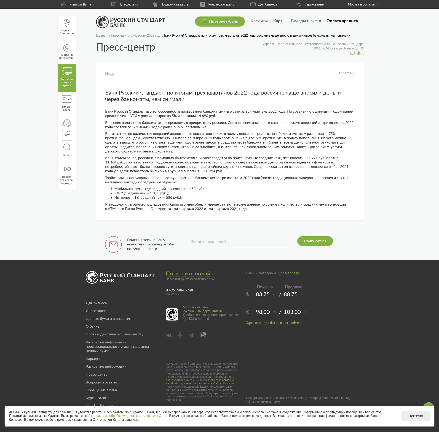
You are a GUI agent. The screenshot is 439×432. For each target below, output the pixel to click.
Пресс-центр (96, 374)
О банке (92, 326)
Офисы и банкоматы (67, 32)
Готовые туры (67, 133)
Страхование (314, 4)
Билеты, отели (67, 108)
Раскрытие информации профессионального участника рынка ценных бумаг (117, 346)
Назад (110, 74)
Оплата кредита (342, 21)
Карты (279, 21)
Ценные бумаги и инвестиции (111, 319)
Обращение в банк (101, 390)
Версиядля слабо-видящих (67, 180)
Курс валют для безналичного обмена (274, 323)
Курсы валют (97, 398)
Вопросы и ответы (101, 382)
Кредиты (259, 21)
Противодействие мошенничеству (114, 334)
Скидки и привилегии (66, 56)
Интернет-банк (223, 21)
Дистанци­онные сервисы (67, 82)
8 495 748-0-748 (179, 290)
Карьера (93, 359)
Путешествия (128, 4)
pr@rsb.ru (357, 52)
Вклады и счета (306, 21)
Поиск (67, 155)
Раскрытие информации (106, 366)
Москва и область (361, 4)
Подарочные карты (175, 4)
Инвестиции (96, 311)
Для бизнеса (267, 4)
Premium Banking (82, 4)
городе (294, 273)
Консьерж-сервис (221, 4)
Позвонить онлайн (190, 274)
